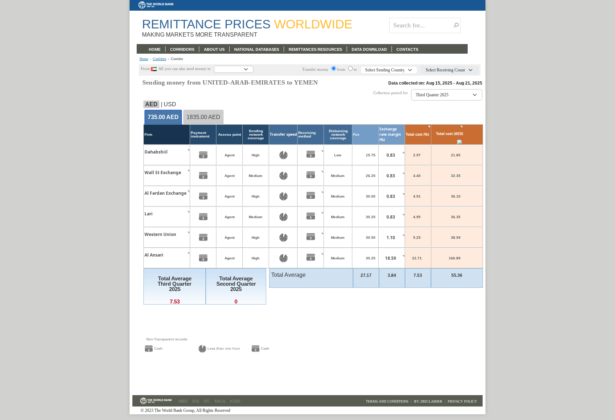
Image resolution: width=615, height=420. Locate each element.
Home (144, 59)
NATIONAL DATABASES (256, 49)
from (341, 69)
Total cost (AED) (449, 133)
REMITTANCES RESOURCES (315, 49)
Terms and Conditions (387, 401)
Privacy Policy (462, 401)
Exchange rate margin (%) (390, 134)
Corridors (159, 59)
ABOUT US (214, 49)
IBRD (183, 401)
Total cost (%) (417, 134)
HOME (155, 49)
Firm (148, 134)
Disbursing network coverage (338, 134)
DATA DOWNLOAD (369, 49)
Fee (356, 134)
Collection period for (392, 93)
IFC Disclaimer (428, 401)
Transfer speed (283, 134)
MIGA (220, 401)
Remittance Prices (247, 24)
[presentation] (163, 117)
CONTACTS (407, 49)
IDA (195, 401)
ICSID (235, 401)
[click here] (183, 158)
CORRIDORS (182, 49)
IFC (207, 401)
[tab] (163, 117)
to (355, 69)
